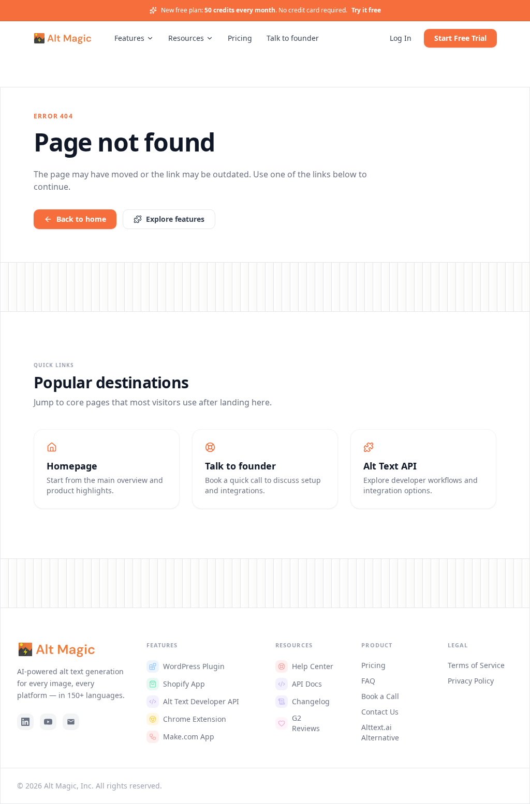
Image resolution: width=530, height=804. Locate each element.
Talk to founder (293, 38)
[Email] (71, 722)
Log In (400, 38)
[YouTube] (48, 722)
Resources (186, 38)
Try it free (366, 10)
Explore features (175, 219)
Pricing (240, 38)
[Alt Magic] (62, 38)
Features (129, 38)
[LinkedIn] (25, 722)
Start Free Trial (460, 38)
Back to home (81, 219)
